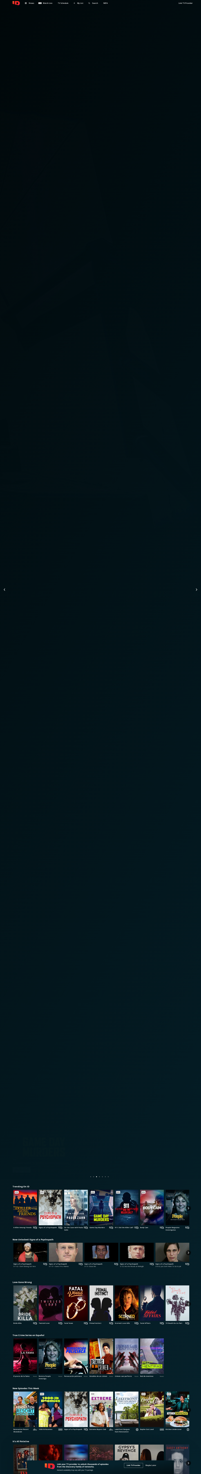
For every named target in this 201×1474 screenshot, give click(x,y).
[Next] (196, 590)
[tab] (90, 1176)
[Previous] (5, 590)
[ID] (17, 3)
